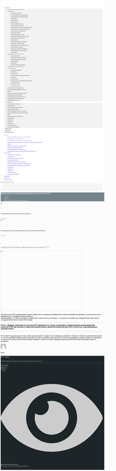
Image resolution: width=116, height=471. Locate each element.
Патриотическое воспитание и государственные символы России (24, 142)
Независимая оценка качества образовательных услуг (21, 151)
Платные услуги (8, 179)
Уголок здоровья (12, 172)
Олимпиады (10, 170)
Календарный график (13, 160)
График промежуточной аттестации (16, 161)
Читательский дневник (13, 174)
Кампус (9, 144)
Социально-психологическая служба (16, 145)
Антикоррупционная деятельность (16, 149)
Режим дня (10, 169)
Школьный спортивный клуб (14, 147)
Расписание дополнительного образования (18, 165)
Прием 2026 (7, 176)
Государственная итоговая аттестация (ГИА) (19, 163)
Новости (6, 198)
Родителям (10, 167)
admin (2, 352)
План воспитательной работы (15, 158)
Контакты (6, 177)
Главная (6, 197)
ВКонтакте (3, 368)
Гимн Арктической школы (14, 154)
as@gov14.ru (4, 367)
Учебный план (11, 156)
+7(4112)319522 (5, 365)
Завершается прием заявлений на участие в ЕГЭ (16, 200)
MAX (4, 370)
